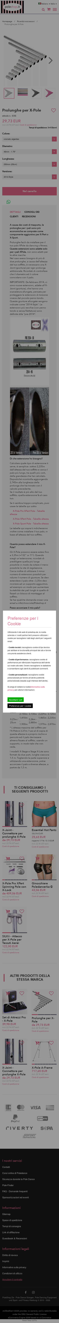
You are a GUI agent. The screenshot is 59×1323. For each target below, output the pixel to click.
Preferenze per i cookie (20, 705)
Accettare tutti (15, 699)
